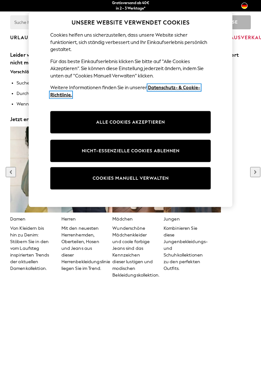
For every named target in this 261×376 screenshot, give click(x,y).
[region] (130, 109)
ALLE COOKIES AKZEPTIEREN (130, 122)
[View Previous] (11, 172)
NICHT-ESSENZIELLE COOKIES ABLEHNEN (131, 151)
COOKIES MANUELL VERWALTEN (131, 178)
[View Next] (255, 172)
